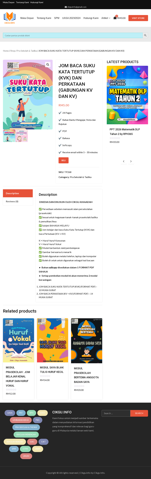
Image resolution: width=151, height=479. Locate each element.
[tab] (18, 193)
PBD (38, 420)
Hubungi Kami (36, 2)
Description (12, 193)
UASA (9, 413)
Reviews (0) (12, 201)
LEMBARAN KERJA (21, 420)
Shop (12, 50)
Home (6, 50)
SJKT (43, 442)
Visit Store (138, 18)
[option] (127, 107)
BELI (63, 160)
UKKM (37, 449)
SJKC (32, 442)
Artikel (104, 18)
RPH (31, 413)
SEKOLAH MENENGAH (26, 434)
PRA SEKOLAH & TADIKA (26, 427)
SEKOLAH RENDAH (15, 442)
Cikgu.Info (85, 472)
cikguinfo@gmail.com (76, 7)
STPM (25, 449)
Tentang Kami (22, 2)
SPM (56, 18)
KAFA (42, 413)
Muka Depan (8, 2)
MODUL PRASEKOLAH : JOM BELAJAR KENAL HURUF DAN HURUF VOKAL (18, 376)
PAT (21, 413)
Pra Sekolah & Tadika (27, 50)
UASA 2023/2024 (71, 18)
